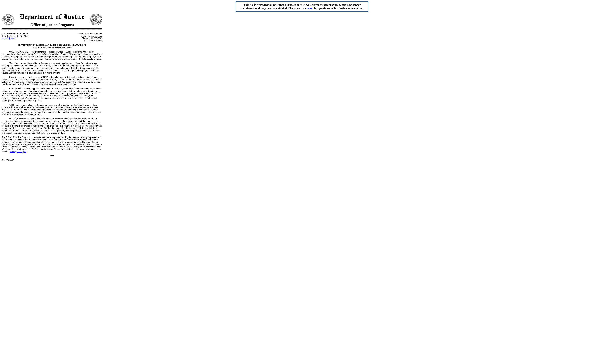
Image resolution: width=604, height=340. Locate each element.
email (310, 8)
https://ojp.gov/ (8, 38)
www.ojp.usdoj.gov (18, 151)
